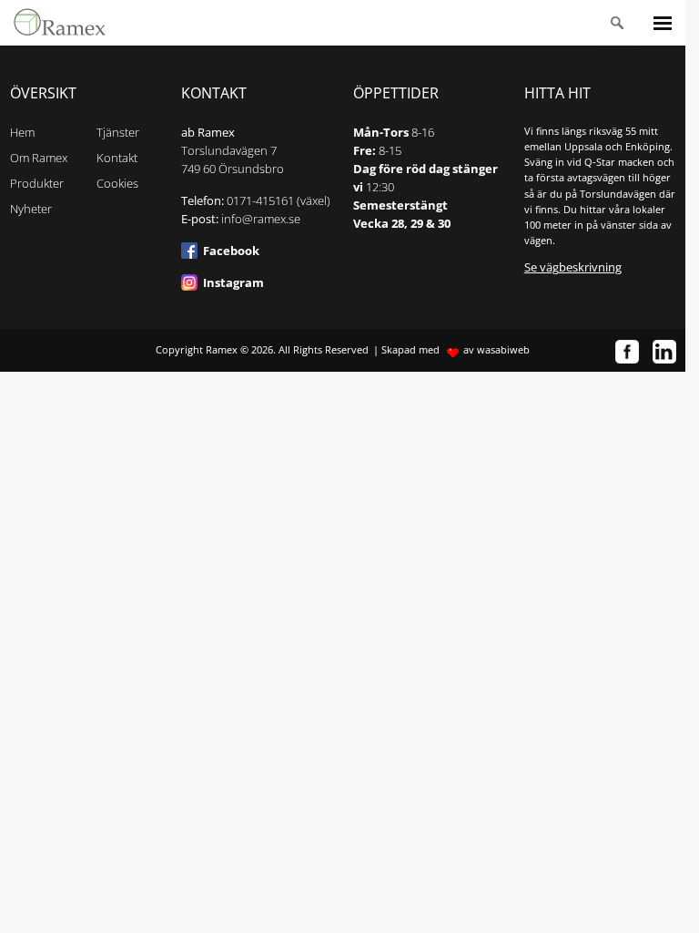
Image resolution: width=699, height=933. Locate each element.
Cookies (117, 183)
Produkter (37, 183)
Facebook (231, 251)
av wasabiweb (496, 349)
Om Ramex (38, 158)
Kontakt (116, 158)
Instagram (233, 283)
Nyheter (31, 209)
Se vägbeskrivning (573, 267)
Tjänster (117, 132)
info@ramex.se (260, 219)
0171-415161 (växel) (278, 201)
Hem (22, 132)
